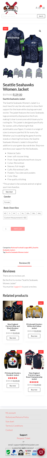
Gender (7, 196)
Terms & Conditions (14, 425)
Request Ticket (23, 438)
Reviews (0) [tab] (24, 263)
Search (41, 16)
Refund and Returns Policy (17, 417)
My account (11, 413)
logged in (18, 286)
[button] (43, 8)
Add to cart (18, 229)
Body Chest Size (11, 208)
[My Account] (36, 7)
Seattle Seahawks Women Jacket (17, 252)
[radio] (7, 202)
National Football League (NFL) (22, 248)
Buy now (13, 338)
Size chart (9, 192)
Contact (9, 430)
